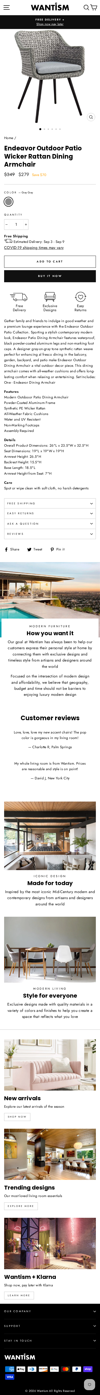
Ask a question (23, 524)
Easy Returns (20, 513)
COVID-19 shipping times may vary (34, 247)
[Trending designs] (50, 1154)
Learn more (19, 1295)
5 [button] (56, 129)
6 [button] (60, 129)
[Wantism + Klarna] (50, 1243)
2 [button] (45, 129)
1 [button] (40, 129)
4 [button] (52, 129)
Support (12, 1326)
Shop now (17, 1117)
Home (8, 137)
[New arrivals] (50, 1065)
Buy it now (50, 276)
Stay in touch (18, 1341)
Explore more (21, 1206)
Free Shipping (21, 503)
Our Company (17, 1311)
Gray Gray (8, 201)
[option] (50, 22)
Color (18, 192)
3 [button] (49, 129)
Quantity (13, 215)
